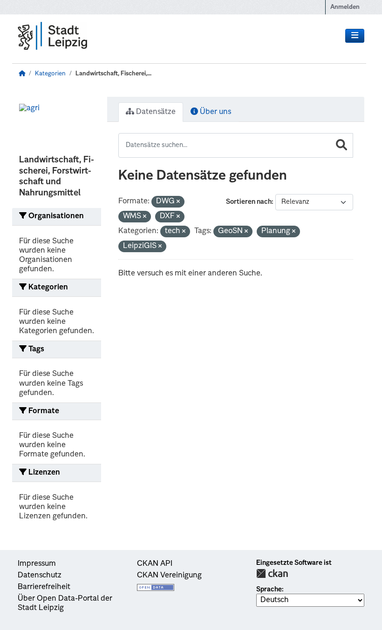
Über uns (214, 112)
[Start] (22, 74)
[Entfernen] (178, 202)
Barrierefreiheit (44, 587)
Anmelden (345, 7)
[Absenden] (341, 145)
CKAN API (154, 564)
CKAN (272, 573)
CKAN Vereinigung (169, 575)
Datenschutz (39, 575)
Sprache (269, 589)
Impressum (37, 564)
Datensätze (155, 112)
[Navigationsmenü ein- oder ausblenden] (354, 36)
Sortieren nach (249, 202)
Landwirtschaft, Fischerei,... (113, 74)
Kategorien (50, 74)
